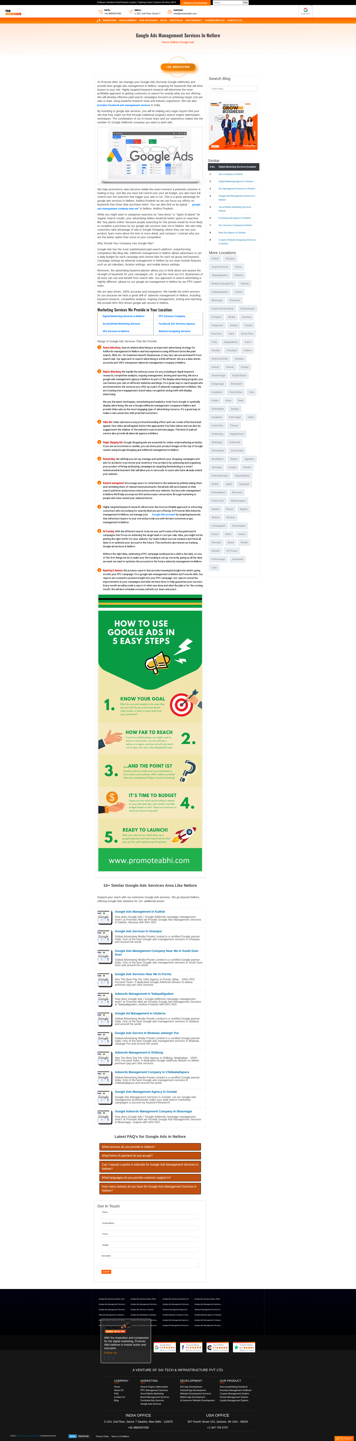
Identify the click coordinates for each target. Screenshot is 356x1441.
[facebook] (104, 1358)
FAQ (116, 1393)
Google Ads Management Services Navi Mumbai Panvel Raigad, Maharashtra (144, 1304)
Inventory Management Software (236, 1390)
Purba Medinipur (220, 475)
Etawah (215, 367)
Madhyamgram (238, 501)
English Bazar (239, 375)
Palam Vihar (218, 501)
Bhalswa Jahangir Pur (222, 283)
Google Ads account (163, 514)
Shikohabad (218, 409)
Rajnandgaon (218, 492)
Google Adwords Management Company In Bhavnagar (153, 1111)
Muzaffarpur (217, 459)
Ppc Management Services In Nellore (237, 188)
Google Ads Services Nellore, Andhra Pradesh (113, 1299)
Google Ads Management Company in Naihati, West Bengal (208, 1320)
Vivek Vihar (217, 425)
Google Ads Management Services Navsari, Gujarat (113, 1304)
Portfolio (176, 20)
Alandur (215, 509)
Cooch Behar (235, 392)
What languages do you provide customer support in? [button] (136, 1177)
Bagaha (244, 509)
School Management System (234, 1397)
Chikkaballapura (220, 292)
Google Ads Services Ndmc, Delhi (207, 1299)
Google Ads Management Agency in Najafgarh (176, 1320)
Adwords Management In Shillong (139, 1052)
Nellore (174, 42)
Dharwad (246, 317)
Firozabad (232, 350)
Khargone (216, 317)
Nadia (251, 417)
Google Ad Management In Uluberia (140, 1013)
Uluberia (238, 275)
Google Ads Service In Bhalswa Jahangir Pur (147, 1033)
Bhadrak (231, 517)
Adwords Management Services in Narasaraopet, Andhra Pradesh (208, 1310)
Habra (228, 534)
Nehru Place (247, 334)
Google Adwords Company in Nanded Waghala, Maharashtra (176, 1315)
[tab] (150, 1147)
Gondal (238, 292)
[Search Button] (253, 88)
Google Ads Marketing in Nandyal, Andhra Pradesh (144, 1315)
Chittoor (247, 350)
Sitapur (233, 459)
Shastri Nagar (218, 375)
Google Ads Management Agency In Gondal (146, 1091)
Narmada (216, 542)
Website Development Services (195, 1393)
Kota (251, 392)
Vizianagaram (218, 526)
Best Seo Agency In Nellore (232, 232)
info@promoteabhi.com (185, 13)
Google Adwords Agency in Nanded (207, 1315)
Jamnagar (217, 467)
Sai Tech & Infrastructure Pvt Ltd (28, 1436)
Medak (231, 317)
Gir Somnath (237, 450)
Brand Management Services (154, 1397)
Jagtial (229, 484)
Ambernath (234, 442)
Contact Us (235, 20)
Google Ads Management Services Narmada (113, 1310)
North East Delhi (220, 359)
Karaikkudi (217, 392)
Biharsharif (236, 384)
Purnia (238, 267)
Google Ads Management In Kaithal (140, 911)
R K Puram (232, 551)
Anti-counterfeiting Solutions (234, 1387)
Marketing (110, 20)
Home (165, 42)
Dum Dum (217, 334)
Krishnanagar (218, 559)
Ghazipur (230, 258)
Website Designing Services (174, 331)
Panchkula (234, 300)
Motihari (216, 517)
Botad (231, 542)
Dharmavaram (248, 308)
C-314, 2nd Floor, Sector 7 (147, 13)
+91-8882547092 (112, 13)
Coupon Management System (234, 1393)
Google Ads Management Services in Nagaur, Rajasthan (208, 1325)
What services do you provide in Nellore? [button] (128, 1147)
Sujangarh (244, 484)
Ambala (234, 325)
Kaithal (215, 258)
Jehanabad (237, 559)
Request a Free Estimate (195, 3)
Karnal (215, 534)
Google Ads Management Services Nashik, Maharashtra (208, 1304)
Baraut (229, 509)
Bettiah (215, 484)
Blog (163, 20)
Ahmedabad (218, 450)
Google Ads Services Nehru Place (143, 1299)
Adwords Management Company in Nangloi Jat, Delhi (113, 1315)
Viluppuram (217, 325)
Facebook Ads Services (152, 1400)
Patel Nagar (235, 417)
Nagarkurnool (237, 434)
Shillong (244, 283)
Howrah (230, 367)
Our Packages (148, 20)
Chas (214, 342)
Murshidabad (238, 526)
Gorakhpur (217, 417)
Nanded (247, 467)
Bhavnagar (217, 300)
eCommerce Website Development (197, 1400)
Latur (214, 567)
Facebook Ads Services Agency (177, 323)
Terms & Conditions (120, 1436)
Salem (248, 342)
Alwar (228, 400)
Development (128, 20)
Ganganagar (218, 384)
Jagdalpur (249, 459)
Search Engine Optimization (154, 1387)
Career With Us (215, 20)
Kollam (215, 400)
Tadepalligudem (220, 275)
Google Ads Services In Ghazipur (138, 931)
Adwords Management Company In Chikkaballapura (152, 1072)
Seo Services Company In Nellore (235, 225)
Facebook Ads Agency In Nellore (235, 218)
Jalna (231, 334)
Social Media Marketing (152, 1393)
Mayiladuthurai (242, 475)
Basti (240, 400)
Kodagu (245, 367)
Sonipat (232, 467)
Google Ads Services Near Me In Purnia (143, 974)
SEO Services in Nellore (116, 331)
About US (119, 1390)
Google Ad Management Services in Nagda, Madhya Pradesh (176, 1325)
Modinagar (217, 442)
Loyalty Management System (234, 1400)
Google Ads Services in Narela (142, 1310)
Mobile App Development (192, 1397)
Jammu (241, 534)
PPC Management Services (154, 1390)
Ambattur (239, 359)
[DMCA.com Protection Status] (79, 1436)
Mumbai (216, 350)
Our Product (193, 20)
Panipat (248, 325)
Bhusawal (237, 492)
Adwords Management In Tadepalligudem (144, 993)
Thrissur (234, 425)
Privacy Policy (102, 1436)
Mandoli (216, 551)
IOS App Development (191, 1387)
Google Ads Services (150, 1404)
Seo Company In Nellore (231, 174)
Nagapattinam (231, 342)
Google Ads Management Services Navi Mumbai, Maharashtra (176, 1304)
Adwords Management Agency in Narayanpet (176, 1310)
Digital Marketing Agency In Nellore (236, 181)
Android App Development (193, 1390)
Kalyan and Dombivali (223, 308)
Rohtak (244, 542)
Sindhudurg (217, 434)
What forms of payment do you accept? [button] (127, 1155)
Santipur (235, 409)
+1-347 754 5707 (217, 1427)
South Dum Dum (220, 267)
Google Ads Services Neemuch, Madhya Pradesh (176, 1299)
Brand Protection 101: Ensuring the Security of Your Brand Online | (152, 2)
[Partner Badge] (306, 11)
